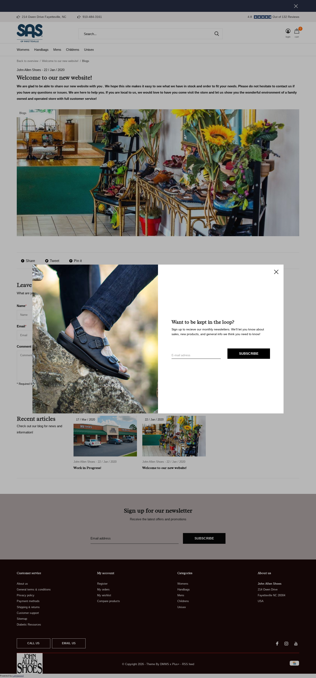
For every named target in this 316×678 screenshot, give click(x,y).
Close (276, 272)
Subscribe (249, 353)
